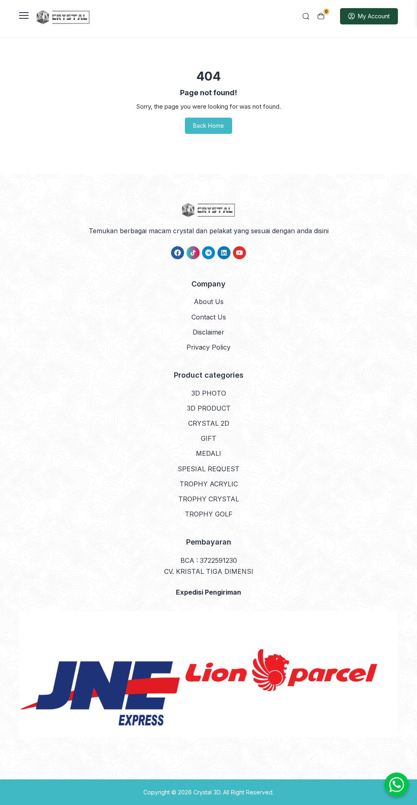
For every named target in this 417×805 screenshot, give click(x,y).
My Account (374, 16)
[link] (177, 252)
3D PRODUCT (208, 408)
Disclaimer (208, 332)
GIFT (208, 438)
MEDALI (208, 453)
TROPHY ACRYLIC (209, 484)
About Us (209, 302)
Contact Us (208, 317)
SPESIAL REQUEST (208, 469)
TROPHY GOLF (209, 514)
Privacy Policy (208, 347)
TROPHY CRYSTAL (208, 499)
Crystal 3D (206, 792)
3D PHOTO (208, 393)
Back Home (208, 125)
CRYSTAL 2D (208, 423)
